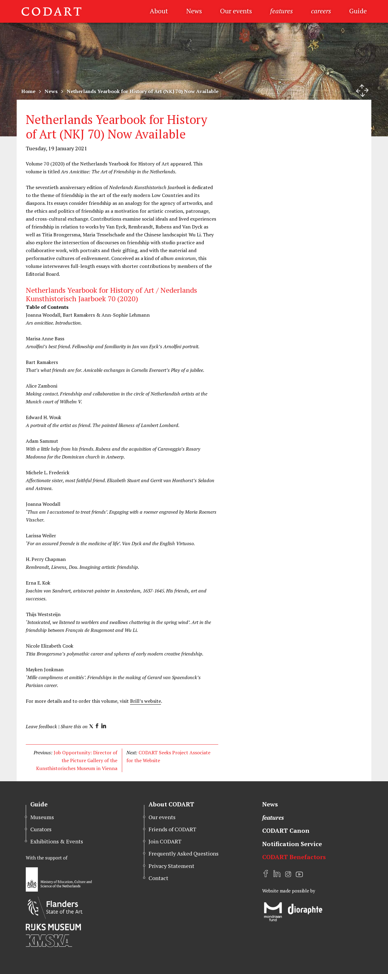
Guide (358, 10)
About (159, 10)
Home (28, 91)
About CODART (171, 804)
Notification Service (292, 844)
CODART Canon (285, 830)
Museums (42, 817)
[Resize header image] (362, 90)
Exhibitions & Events (56, 841)
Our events (236, 10)
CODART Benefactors (294, 857)
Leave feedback (41, 726)
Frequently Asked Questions (184, 853)
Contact (158, 878)
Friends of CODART (172, 829)
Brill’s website (145, 701)
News (194, 10)
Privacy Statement (171, 865)
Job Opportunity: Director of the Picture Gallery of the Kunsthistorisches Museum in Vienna (76, 760)
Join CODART (165, 841)
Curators (41, 829)
